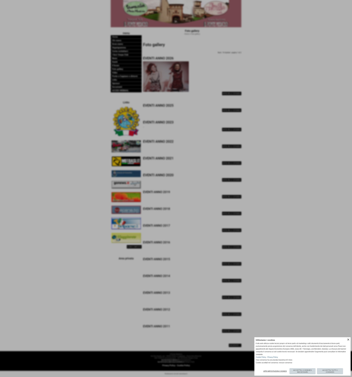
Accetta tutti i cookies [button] (330, 371)
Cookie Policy (261, 357)
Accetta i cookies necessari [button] (302, 371)
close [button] (348, 339)
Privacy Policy (272, 357)
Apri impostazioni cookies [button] (275, 371)
